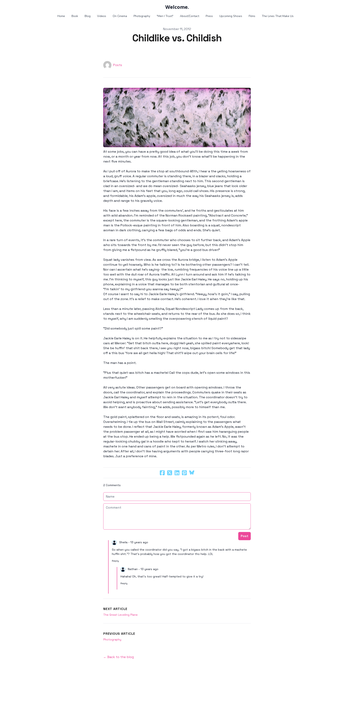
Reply (115, 560)
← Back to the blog (118, 657)
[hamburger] (54, 6)
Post (244, 536)
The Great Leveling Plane (120, 615)
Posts (117, 65)
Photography (112, 639)
